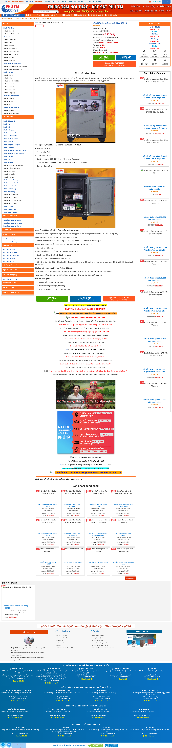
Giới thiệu (56, 1)
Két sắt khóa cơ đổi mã (10, 183)
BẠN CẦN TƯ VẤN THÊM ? (114, 64)
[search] (56, 12)
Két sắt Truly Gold (9, 90)
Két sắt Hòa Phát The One (52, 15)
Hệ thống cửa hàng (84, 1)
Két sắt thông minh (9, 121)
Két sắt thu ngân (9, 177)
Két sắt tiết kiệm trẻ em (10, 139)
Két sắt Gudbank (9, 87)
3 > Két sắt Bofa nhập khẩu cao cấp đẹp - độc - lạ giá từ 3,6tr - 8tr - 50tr (85, 328)
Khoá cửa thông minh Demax (12, 220)
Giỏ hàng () (156, 2)
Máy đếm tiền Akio (9, 249)
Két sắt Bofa (8, 43)
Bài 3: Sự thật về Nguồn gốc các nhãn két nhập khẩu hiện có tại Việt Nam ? (85, 360)
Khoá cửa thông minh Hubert (12, 226)
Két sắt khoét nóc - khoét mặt (13, 165)
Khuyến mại (72, 1)
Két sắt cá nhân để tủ (10, 136)
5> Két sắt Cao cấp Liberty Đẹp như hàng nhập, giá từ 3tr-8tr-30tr (85, 335)
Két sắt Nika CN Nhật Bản (12, 81)
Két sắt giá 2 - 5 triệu (10, 197)
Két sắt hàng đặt (8, 156)
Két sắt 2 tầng (7, 159)
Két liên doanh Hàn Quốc (11, 95)
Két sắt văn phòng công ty (11, 144)
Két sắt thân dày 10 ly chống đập (13, 153)
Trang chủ (47, 1)
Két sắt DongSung (9, 93)
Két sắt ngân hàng (9, 147)
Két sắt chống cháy (97, 15)
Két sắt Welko (8, 104)
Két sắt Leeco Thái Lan (11, 54)
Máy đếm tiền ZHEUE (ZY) (11, 255)
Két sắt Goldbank (9, 110)
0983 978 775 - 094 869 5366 (15, 1)
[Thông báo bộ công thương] (111, 745)
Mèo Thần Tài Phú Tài (10, 279)
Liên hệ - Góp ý (60, 640)
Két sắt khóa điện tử (9, 186)
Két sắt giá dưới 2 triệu (11, 194)
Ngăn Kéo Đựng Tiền (10, 270)
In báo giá (126, 58)
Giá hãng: (96, 31)
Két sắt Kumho (8, 101)
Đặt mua (104, 58)
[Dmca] (95, 745)
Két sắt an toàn (8, 206)
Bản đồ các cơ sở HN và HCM (64, 648)
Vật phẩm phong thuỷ (10, 275)
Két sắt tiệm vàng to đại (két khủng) (14, 150)
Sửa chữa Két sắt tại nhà (11, 292)
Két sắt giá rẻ (81, 15)
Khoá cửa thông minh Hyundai (12, 223)
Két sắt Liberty (8, 75)
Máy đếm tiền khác (9, 261)
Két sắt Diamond (9, 57)
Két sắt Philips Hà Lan (10, 48)
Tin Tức (64, 1)
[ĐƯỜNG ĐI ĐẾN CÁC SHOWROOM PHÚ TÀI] (56, 313)
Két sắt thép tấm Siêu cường (12, 63)
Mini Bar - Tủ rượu (9, 287)
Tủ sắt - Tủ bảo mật (9, 234)
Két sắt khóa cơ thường (10, 180)
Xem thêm (130, 578)
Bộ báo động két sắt (10, 282)
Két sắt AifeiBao (9, 46)
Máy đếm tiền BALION (10, 252)
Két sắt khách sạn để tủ (10, 133)
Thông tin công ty (63, 631)
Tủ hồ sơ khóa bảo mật (10, 242)
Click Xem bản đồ (18, 681)
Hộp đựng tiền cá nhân (10, 265)
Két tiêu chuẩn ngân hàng (11, 107)
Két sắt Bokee (8, 78)
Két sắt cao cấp (8, 72)
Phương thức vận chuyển (98, 638)
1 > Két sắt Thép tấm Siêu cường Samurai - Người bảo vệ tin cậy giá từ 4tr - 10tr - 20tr (85, 321)
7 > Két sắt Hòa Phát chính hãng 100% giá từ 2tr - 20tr (85, 342)
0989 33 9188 (38, 1)
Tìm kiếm (166, 2)
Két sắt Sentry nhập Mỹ (11, 51)
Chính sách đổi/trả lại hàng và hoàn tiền (102, 648)
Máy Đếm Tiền (7, 245)
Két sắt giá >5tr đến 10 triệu (13, 200)
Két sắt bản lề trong (9, 209)
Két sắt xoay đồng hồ (10, 212)
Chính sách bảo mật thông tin (99, 645)
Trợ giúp (96, 631)
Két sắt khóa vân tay (9, 189)
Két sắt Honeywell (9, 60)
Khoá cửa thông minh (10, 216)
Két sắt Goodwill (9, 84)
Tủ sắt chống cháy (9, 239)
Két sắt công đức (9, 174)
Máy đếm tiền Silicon (9, 258)
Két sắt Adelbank (9, 98)
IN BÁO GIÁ (86, 299)
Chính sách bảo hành (97, 640)
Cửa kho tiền (7, 229)
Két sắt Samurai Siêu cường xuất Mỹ (15, 66)
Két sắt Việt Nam (8, 28)
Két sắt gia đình (113, 15)
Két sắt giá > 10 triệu (10, 203)
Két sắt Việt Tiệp (34, 15)
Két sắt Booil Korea (10, 40)
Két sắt (5, 23)
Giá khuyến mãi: (98, 34)
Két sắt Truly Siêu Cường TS (13, 69)
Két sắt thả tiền (8, 162)
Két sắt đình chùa (9, 171)
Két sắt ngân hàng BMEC (11, 113)
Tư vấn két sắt (60, 643)
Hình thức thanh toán (62, 635)
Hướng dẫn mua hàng (97, 635)
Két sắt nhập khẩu (8, 37)
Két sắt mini (69, 15)
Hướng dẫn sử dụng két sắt (99, 643)
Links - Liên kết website (62, 638)
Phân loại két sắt (8, 117)
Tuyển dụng (97, 1)
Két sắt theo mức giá (9, 192)
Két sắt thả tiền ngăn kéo (12, 168)
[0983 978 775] (9, 745)
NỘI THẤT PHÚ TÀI (29, 632)
